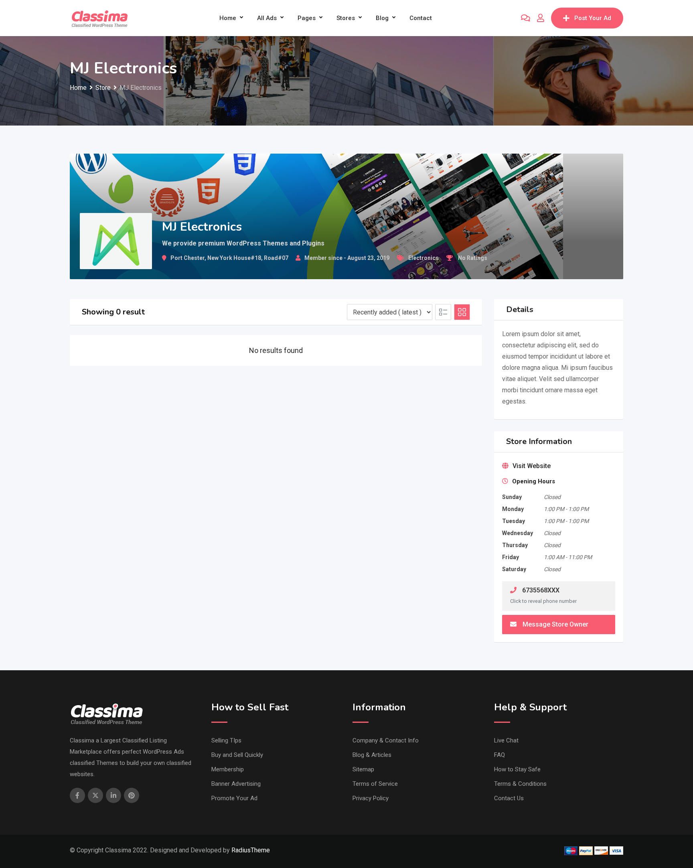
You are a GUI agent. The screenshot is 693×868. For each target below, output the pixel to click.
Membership (227, 769)
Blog (382, 18)
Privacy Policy (371, 798)
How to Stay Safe (517, 769)
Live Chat (506, 740)
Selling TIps (226, 740)
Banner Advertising (236, 783)
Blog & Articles (372, 754)
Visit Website (532, 466)
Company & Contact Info (386, 740)
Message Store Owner (555, 624)
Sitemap (363, 769)
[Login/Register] (540, 18)
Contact (420, 18)
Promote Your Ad (234, 798)
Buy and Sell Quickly (237, 754)
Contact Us (509, 798)
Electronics (423, 258)
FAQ (499, 754)
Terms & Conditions (520, 783)
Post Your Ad (592, 18)
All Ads (267, 18)
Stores (345, 18)
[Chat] (525, 18)
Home (227, 18)
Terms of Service (375, 783)
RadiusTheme (250, 850)
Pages (307, 18)
